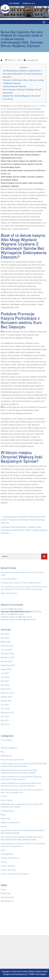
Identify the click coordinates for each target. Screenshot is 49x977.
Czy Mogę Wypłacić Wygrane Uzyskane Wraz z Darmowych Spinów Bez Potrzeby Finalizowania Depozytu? (22, 73)
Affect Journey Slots (9, 593)
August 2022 (6, 700)
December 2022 (7, 692)
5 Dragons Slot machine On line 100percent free (21, 582)
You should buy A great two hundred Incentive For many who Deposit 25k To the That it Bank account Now (24, 588)
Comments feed (7, 897)
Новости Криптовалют (10, 858)
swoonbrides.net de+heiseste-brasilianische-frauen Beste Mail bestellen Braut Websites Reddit (22, 838)
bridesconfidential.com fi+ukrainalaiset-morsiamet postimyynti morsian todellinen (21, 777)
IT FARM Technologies (36, 974)
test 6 (3, 850)
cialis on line (6, 614)
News (3, 814)
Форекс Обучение (8, 869)
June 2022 (5, 708)
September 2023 (8, 665)
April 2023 (5, 685)
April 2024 (5, 637)
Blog (2, 751)
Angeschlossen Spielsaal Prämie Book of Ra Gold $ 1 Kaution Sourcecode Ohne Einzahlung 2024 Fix (23, 519)
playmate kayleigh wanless (12, 619)
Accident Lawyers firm (10, 616)
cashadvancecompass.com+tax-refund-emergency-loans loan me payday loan (22, 791)
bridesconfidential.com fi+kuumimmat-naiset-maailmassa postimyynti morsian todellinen (19, 771)
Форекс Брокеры (8, 865)
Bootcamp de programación (12, 759)
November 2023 (7, 657)
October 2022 (6, 696)
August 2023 (6, 669)
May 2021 (5, 720)
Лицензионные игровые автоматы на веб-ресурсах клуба (22, 573)
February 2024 (7, 645)
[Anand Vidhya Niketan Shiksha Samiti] (5, 8)
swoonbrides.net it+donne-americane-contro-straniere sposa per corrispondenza (23, 844)
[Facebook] (40, 3)
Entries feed (6, 893)
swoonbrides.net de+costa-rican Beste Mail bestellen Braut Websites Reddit (22, 831)
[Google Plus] (45, 3)
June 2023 (5, 677)
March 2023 (6, 689)
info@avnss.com (28, 3)
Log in (3, 889)
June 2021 (5, 716)
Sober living (5, 818)
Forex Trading (6, 800)
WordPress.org (7, 901)
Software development (10, 822)
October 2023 (6, 661)
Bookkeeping (6, 755)
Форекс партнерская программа (14, 873)
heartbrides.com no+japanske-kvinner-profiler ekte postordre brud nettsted (21, 805)
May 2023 (5, 681)
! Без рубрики (6, 740)
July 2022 (5, 704)
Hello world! (17, 609)
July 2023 (5, 673)
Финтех (4, 861)
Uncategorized (32, 60)
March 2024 (6, 641)
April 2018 (5, 724)
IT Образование (8, 810)
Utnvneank (5, 609)
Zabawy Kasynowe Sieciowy (14, 86)
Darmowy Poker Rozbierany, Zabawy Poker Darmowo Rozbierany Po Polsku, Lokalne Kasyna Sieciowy (24, 530)
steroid (3, 826)
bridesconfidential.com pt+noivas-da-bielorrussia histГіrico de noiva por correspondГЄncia (21, 784)
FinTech (4, 796)
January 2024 (6, 649)
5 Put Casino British (9, 578)
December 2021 (7, 712)
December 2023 (7, 653)
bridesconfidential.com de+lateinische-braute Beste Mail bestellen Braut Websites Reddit (24, 764)
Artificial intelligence (9, 747)
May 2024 (5, 633)
